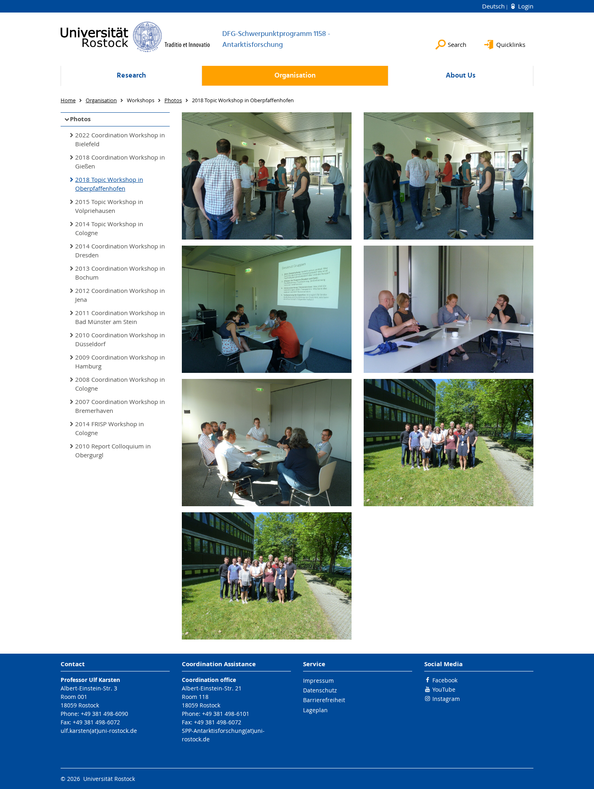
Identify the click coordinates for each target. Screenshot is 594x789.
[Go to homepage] (135, 37)
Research (131, 76)
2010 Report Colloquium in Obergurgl (113, 450)
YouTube (443, 689)
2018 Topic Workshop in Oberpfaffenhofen (109, 184)
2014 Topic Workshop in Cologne (109, 228)
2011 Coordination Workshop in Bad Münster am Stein (120, 317)
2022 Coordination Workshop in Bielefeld (120, 139)
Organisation (295, 76)
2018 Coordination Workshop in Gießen (120, 161)
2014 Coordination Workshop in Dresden (120, 250)
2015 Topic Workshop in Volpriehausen (109, 206)
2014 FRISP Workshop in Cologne (109, 428)
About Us (461, 76)
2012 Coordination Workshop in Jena (120, 295)
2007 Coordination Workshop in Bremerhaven (120, 406)
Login (524, 6)
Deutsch (494, 6)
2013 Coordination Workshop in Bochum (120, 273)
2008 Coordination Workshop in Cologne (120, 384)
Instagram (446, 699)
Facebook (444, 680)
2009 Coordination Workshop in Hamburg (120, 361)
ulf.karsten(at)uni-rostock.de (99, 730)
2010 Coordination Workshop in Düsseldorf (120, 339)
